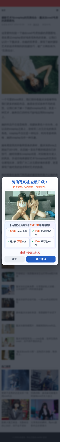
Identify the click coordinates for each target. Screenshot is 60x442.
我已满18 (41, 259)
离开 (14, 259)
